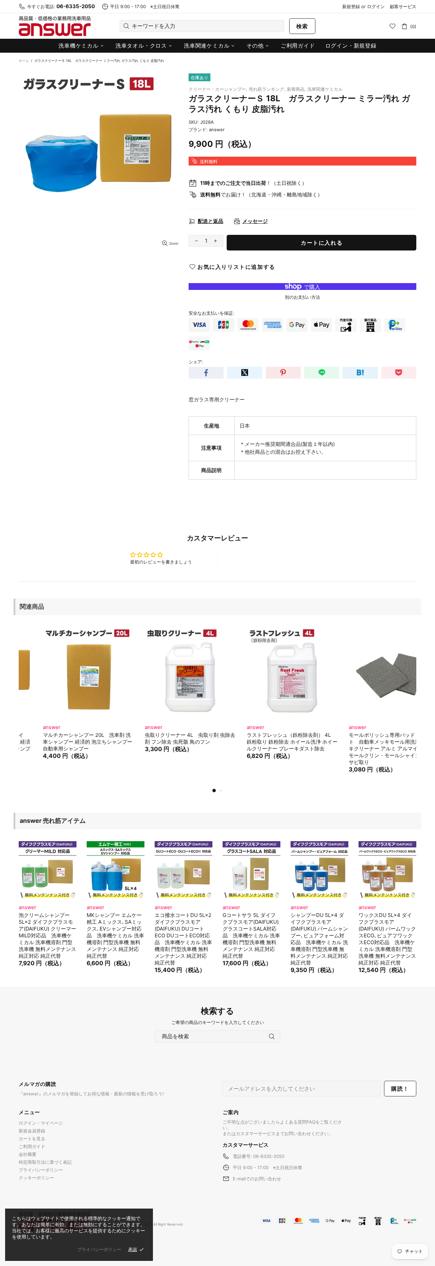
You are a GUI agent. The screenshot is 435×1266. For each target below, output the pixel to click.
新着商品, (296, 89)
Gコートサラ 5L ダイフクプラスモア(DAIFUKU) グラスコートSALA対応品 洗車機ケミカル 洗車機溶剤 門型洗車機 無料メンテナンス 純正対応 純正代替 (251, 935)
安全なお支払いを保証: (211, 313)
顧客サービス (403, 6)
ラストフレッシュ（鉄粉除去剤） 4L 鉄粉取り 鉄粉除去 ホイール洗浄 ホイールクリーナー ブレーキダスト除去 (268, 742)
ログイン (376, 6)
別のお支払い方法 (302, 297)
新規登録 (351, 6)
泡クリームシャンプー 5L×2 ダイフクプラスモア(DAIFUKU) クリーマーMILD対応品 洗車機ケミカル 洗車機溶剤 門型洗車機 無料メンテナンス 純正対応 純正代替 (47, 935)
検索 (302, 26)
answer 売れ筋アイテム (53, 820)
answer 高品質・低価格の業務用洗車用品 (55, 26)
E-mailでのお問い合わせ (257, 1178)
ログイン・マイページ (41, 1123)
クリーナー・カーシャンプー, (218, 89)
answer (217, 129)
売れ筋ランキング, (267, 89)
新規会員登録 (32, 1130)
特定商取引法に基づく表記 (45, 1162)
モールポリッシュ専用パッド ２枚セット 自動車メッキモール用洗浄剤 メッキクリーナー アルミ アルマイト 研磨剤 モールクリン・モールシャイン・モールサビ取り (370, 748)
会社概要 (27, 1154)
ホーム (24, 60)
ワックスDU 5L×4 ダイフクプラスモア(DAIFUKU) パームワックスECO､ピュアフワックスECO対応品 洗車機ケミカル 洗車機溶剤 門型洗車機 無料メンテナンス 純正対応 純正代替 (387, 939)
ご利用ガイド (32, 1146)
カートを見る (32, 1138)
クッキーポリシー (36, 1177)
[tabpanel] (65, 700)
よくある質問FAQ (297, 1122)
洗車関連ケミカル (325, 89)
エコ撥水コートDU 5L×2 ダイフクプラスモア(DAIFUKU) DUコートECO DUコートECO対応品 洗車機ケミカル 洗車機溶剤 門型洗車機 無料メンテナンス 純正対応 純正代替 (183, 939)
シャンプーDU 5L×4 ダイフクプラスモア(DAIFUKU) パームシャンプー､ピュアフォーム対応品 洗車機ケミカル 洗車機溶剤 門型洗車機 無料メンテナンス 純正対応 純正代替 (319, 939)
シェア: (196, 361)
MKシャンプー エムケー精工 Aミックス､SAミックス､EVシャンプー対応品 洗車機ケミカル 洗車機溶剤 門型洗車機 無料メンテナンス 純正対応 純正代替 (115, 935)
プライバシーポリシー (41, 1170)
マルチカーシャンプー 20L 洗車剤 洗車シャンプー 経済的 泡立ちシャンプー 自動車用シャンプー (63, 742)
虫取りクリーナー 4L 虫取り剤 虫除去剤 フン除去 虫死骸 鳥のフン (166, 738)
